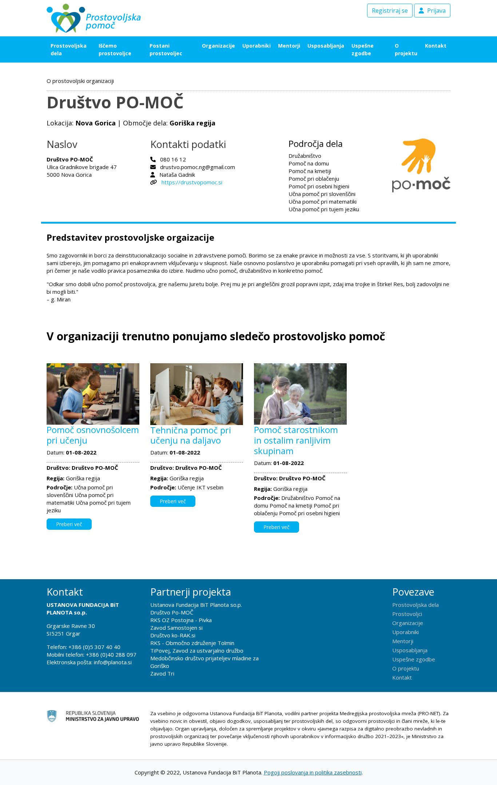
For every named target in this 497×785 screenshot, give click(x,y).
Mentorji (289, 45)
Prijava (436, 11)
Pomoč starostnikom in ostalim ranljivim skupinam (296, 440)
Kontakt (435, 45)
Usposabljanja (325, 45)
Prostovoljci (407, 613)
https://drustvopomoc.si (192, 182)
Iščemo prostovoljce (115, 49)
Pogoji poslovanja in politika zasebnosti (313, 772)
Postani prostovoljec (166, 49)
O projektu (406, 49)
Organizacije (218, 45)
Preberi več (69, 524)
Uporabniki (256, 45)
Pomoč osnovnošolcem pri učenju (93, 435)
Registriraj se (390, 11)
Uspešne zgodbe (362, 49)
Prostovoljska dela (69, 49)
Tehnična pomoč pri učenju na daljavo (190, 435)
